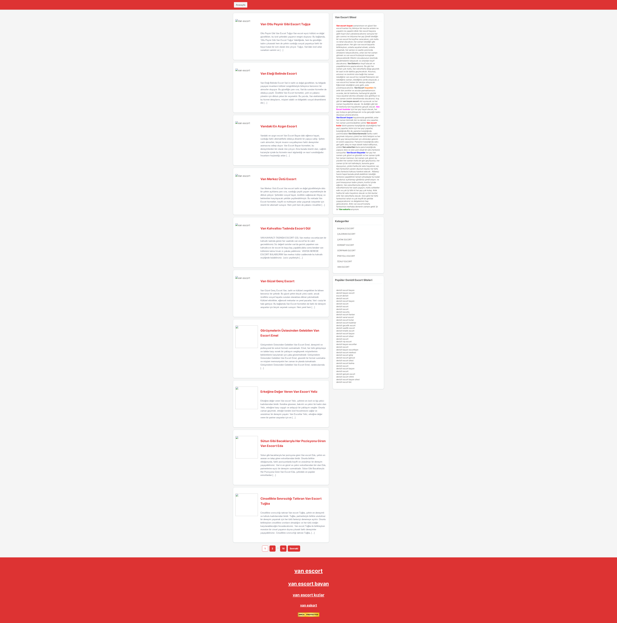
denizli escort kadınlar (346, 322)
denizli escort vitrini (345, 377)
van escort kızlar (308, 595)
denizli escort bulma (345, 363)
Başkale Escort (345, 228)
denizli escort (342, 298)
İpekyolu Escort (346, 256)
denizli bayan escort (345, 293)
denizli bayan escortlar (346, 344)
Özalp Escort (344, 261)
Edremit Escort (345, 245)
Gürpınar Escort (346, 250)
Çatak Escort (344, 239)
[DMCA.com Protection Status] (308, 616)
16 (283, 548)
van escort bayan (308, 583)
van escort (308, 571)
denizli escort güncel (345, 358)
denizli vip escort (344, 341)
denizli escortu (342, 312)
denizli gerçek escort (345, 374)
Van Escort (359, 88)
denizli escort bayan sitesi (348, 379)
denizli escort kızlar (345, 320)
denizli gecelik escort (345, 325)
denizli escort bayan (345, 290)
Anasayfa (240, 5)
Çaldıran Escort (346, 234)
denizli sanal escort (345, 317)
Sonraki (294, 548)
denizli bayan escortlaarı (347, 349)
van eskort (308, 605)
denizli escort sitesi (344, 336)
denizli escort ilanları (345, 314)
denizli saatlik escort (345, 328)
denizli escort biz (344, 382)
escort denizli (342, 295)
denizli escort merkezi (346, 352)
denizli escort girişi (344, 355)
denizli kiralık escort (345, 331)
